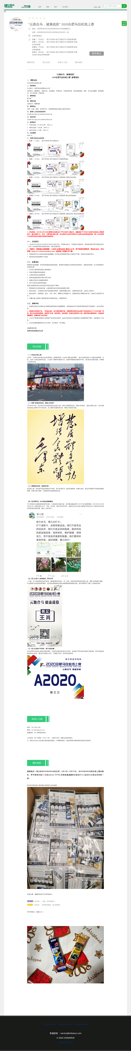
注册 (99, 7)
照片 (55, 7)
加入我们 (65, 7)
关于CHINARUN (32, 992)
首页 (39, 7)
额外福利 (78, 62)
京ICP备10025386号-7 (65, 1042)
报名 (47, 7)
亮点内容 (46, 62)
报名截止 (97, 53)
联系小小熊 (62, 62)
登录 (95, 7)
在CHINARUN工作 (43, 992)
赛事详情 (30, 62)
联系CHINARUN (55, 992)
